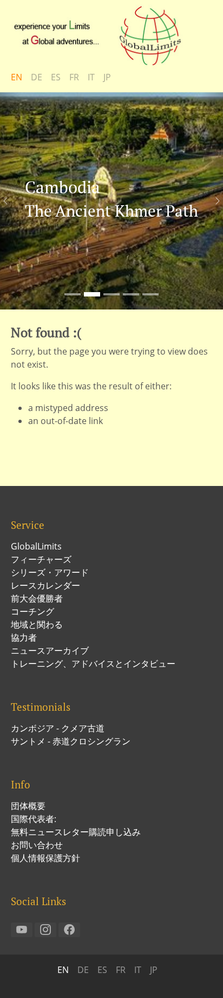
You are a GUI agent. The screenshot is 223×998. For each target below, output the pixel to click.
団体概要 (28, 806)
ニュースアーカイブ (50, 650)
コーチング (32, 611)
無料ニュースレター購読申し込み (76, 832)
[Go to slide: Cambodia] (92, 294)
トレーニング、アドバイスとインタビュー (93, 663)
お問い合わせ (37, 845)
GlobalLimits (36, 546)
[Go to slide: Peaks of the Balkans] (131, 294)
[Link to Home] (103, 35)
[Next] (212, 200)
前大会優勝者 (37, 598)
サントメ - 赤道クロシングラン (70, 741)
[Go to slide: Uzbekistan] (111, 294)
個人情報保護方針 (45, 858)
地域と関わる (37, 624)
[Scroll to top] (199, 974)
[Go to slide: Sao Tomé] (72, 294)
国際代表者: (33, 819)
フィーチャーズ (41, 559)
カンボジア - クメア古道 (57, 728)
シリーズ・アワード (50, 572)
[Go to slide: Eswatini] (150, 294)
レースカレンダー (45, 585)
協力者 (24, 637)
